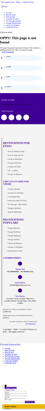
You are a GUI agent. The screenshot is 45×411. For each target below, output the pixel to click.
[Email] (15, 397)
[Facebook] (11, 117)
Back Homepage (7, 52)
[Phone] (15, 395)
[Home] (4, 6)
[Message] (15, 402)
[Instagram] (19, 117)
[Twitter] (4, 117)
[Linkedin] (26, 117)
